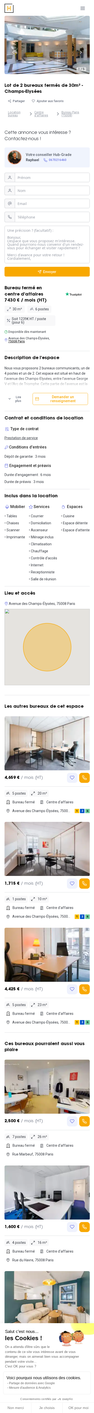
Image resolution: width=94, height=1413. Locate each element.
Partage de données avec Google (32, 1383)
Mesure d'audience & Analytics (30, 1387)
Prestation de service (21, 438)
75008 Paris (16, 341)
